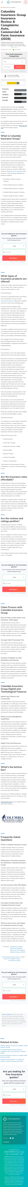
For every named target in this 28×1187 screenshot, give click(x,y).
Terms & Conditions (14, 1154)
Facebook (10, 1138)
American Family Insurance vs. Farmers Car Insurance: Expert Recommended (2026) (12, 1060)
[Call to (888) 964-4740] (25, 2)
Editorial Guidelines (7, 1014)
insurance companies (16, 171)
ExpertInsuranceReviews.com (11, 1151)
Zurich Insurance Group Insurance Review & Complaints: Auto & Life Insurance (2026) (11, 958)
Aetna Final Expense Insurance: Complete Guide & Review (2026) (13, 1056)
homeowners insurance (7, 301)
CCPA (21, 1154)
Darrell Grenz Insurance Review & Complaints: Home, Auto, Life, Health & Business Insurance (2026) (17, 949)
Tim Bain (16, 75)
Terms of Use (22, 71)
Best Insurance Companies (9, 7)
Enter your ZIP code (6, 802)
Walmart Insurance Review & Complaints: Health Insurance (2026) (14, 1046)
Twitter (13, 1138)
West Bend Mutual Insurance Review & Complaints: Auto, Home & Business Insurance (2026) (13, 1051)
